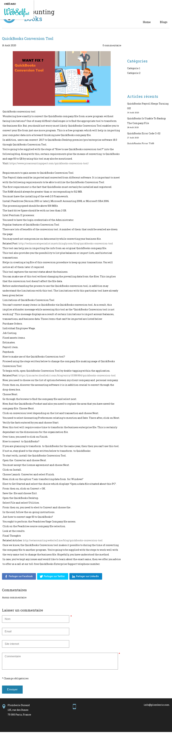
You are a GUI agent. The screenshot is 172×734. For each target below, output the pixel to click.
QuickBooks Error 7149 (140, 143)
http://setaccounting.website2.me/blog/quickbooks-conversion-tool (63, 540)
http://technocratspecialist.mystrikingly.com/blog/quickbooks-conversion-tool (65, 243)
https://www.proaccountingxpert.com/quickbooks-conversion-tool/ (49, 163)
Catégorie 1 (133, 68)
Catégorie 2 (133, 73)
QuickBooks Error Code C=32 (143, 133)
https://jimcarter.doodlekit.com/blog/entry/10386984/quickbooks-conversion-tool (67, 375)
